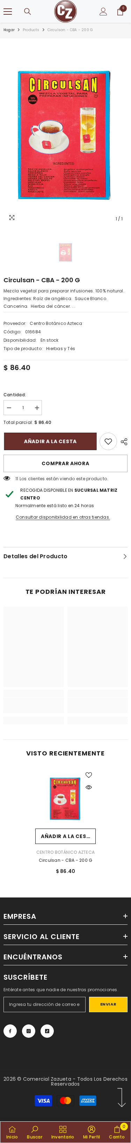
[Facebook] (10, 1031)
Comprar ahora (65, 463)
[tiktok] (47, 1031)
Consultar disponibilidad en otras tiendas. (63, 517)
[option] (65, 134)
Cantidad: (14, 395)
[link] (108, 441)
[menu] (7, 11)
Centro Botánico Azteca (56, 323)
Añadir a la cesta (51, 441)
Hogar (9, 30)
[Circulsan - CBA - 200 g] (65, 798)
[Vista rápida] (88, 787)
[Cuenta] (103, 11)
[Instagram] (28, 1031)
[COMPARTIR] (122, 441)
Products (31, 30)
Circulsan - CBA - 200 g (66, 860)
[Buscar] (27, 11)
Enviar (108, 1004)
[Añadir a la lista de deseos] (88, 775)
